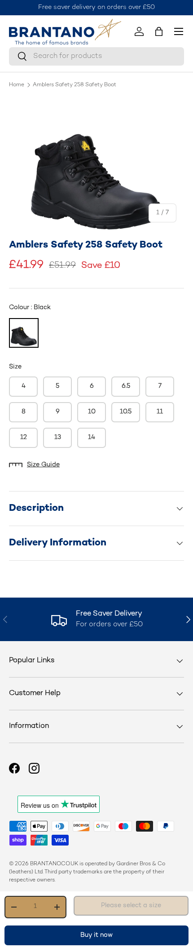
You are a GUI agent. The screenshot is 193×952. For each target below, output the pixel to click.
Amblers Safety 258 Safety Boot (74, 85)
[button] (159, 31)
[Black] (24, 333)
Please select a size (131, 905)
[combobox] (96, 56)
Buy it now (96, 935)
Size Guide (43, 464)
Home (16, 85)
